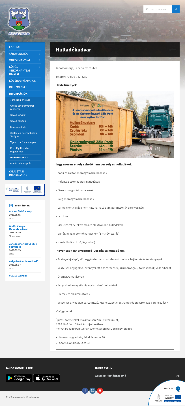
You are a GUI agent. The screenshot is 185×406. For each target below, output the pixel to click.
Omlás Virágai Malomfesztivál (18, 227)
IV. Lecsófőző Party (20, 211)
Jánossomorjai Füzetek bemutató (23, 245)
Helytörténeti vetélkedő (23, 261)
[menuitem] (25, 47)
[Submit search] (176, 9)
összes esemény (18, 275)
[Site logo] (19, 35)
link (178, 375)
